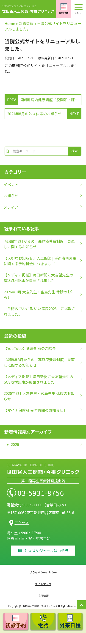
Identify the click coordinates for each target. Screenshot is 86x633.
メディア (11, 207)
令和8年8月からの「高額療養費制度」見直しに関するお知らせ (39, 243)
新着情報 (26, 23)
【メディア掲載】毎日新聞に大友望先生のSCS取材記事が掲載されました (38, 277)
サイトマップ (43, 584)
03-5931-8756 (41, 492)
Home (10, 23)
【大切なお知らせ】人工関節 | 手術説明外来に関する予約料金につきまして (40, 260)
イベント (11, 184)
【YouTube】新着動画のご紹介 (30, 348)
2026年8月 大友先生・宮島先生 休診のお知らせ (39, 294)
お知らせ (11, 195)
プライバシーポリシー (43, 572)
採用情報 (43, 596)
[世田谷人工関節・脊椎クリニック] (28, 9)
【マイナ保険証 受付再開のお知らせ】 (35, 410)
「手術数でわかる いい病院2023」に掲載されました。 (39, 311)
